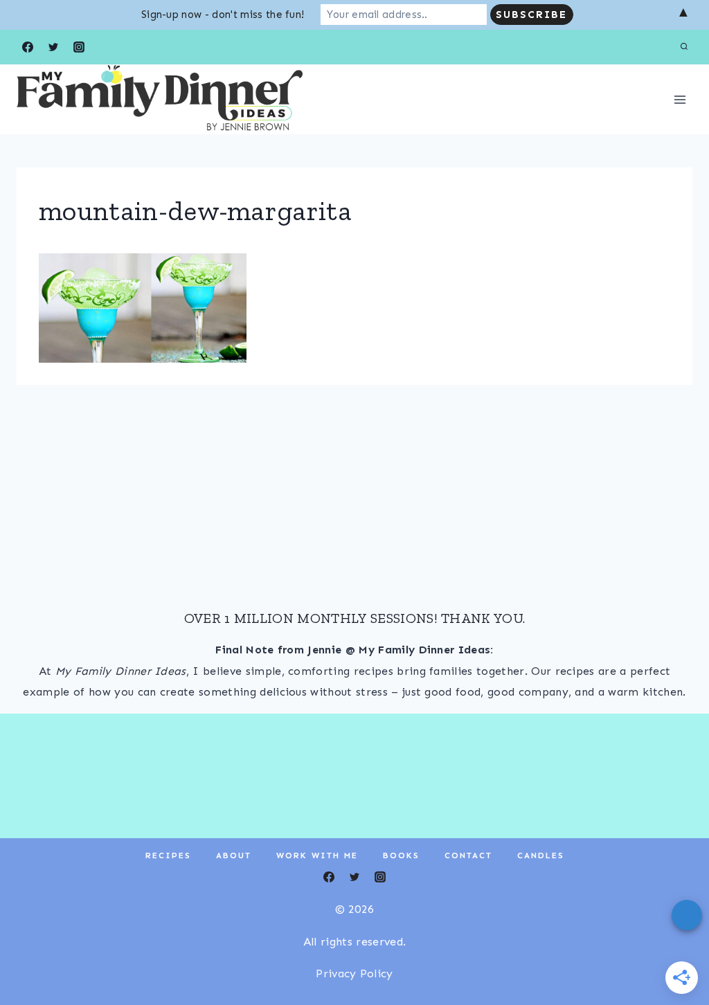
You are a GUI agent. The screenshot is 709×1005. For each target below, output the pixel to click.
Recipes (168, 855)
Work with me (317, 855)
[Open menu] (679, 99)
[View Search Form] (684, 47)
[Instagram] (79, 47)
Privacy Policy (354, 973)
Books (401, 855)
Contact (468, 855)
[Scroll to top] (676, 952)
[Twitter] (53, 47)
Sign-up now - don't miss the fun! (223, 14)
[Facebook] (28, 47)
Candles (540, 855)
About (233, 855)
